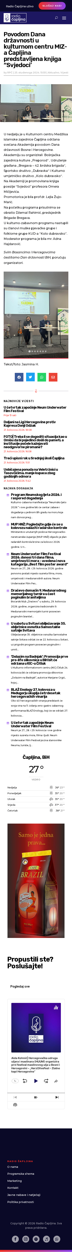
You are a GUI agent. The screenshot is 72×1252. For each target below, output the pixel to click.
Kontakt (12, 1188)
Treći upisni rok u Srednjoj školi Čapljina (34, 458)
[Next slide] (63, 315)
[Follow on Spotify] (36, 1239)
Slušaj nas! (52, 5)
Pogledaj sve (20, 986)
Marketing (14, 1181)
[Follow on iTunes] (46, 1239)
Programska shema (20, 1174)
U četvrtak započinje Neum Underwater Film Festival (35, 409)
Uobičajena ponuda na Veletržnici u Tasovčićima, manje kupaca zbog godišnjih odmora (31, 473)
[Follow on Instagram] (25, 1239)
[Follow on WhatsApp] (56, 1239)
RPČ (9, 72)
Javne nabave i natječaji (23, 1195)
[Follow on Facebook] (15, 1239)
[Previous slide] (8, 315)
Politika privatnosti (20, 1202)
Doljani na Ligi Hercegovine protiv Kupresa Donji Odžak (30, 424)
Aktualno (53, 72)
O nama (12, 1167)
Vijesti (64, 72)
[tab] (29, 351)
